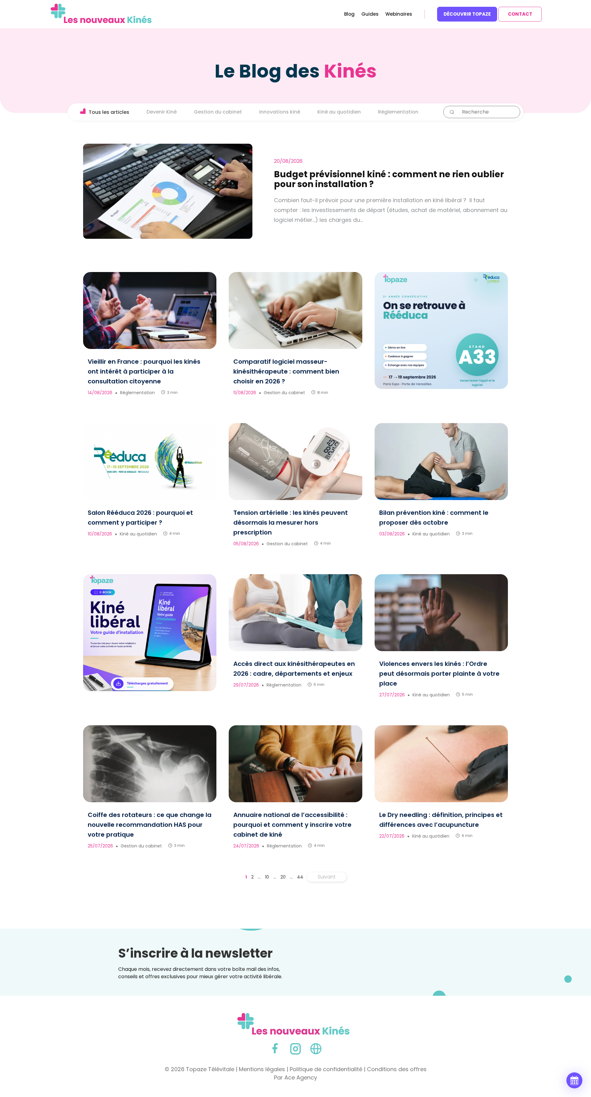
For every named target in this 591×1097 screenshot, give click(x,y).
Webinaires (398, 14)
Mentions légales (262, 1069)
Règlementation (398, 111)
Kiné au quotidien (339, 111)
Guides (370, 14)
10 (267, 877)
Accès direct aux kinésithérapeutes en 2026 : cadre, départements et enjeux (294, 668)
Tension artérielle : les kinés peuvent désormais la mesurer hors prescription (290, 522)
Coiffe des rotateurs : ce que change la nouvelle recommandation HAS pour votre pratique (149, 825)
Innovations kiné (279, 111)
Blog (349, 14)
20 (283, 877)
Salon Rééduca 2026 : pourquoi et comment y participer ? (140, 517)
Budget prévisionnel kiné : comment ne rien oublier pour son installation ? (389, 179)
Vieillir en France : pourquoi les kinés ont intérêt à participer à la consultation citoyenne (144, 371)
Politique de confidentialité (326, 1069)
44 (300, 877)
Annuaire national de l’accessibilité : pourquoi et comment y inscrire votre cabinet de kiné (292, 825)
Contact (520, 14)
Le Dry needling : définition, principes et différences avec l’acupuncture (441, 820)
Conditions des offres (397, 1069)
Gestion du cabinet (218, 111)
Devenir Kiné (162, 111)
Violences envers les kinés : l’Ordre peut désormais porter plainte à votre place (439, 673)
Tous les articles (109, 112)
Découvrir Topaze (467, 14)
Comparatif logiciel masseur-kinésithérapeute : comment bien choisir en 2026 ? (286, 371)
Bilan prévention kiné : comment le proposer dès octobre (433, 517)
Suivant (327, 876)
